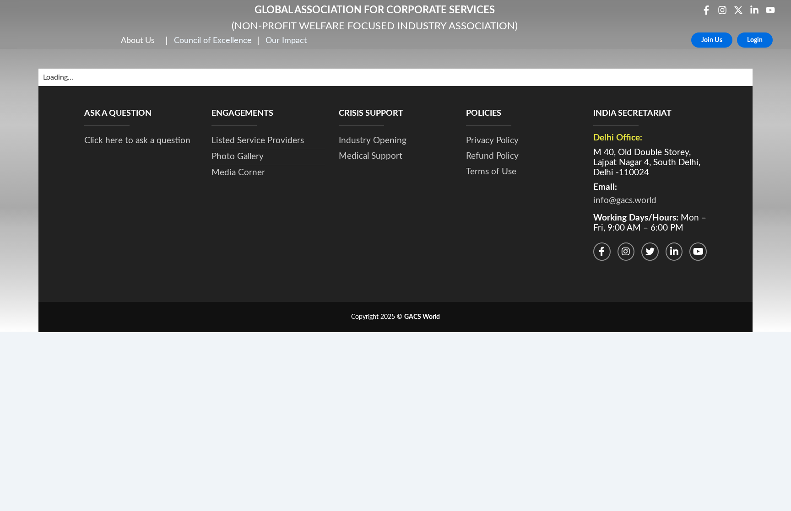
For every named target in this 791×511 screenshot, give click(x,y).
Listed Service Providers (257, 140)
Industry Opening (372, 140)
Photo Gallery (237, 156)
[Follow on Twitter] (650, 251)
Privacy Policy (492, 140)
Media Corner (238, 172)
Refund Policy (492, 156)
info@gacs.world (624, 200)
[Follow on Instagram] (626, 251)
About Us (138, 40)
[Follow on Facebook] (602, 251)
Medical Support (370, 156)
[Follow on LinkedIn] (674, 251)
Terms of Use (491, 171)
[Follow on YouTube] (698, 251)
